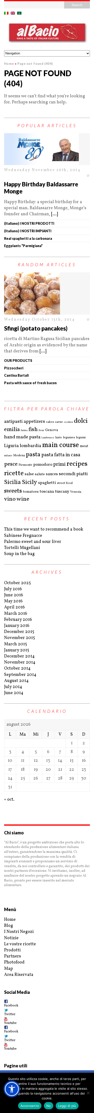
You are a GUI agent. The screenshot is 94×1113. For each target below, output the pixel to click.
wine (23, 499)
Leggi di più (67, 1106)
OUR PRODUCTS (18, 360)
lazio (58, 437)
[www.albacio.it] (47, 33)
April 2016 (14, 607)
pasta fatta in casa (60, 454)
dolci (81, 421)
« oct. (9, 800)
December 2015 (19, 632)
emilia (12, 429)
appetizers (34, 421)
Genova (51, 430)
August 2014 (16, 681)
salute (40, 474)
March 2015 (15, 644)
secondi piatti (73, 474)
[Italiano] (6, 13)
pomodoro (42, 464)
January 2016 (16, 626)
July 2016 (13, 589)
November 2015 (19, 638)
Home (10, 920)
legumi (81, 437)
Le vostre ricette (20, 944)
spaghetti (47, 483)
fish (33, 429)
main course (60, 445)
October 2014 (17, 668)
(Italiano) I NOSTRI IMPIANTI (27, 231)
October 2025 (17, 583)
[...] (54, 214)
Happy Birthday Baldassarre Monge (41, 188)
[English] (13, 13)
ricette (14, 473)
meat (84, 446)
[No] (88, 1092)
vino (10, 499)
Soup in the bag (19, 554)
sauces (52, 474)
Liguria (11, 446)
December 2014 (19, 656)
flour (41, 430)
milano (8, 455)
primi (59, 464)
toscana (47, 491)
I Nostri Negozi (19, 932)
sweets (13, 491)
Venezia (75, 492)
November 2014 (19, 662)
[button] (12, 1089)
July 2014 (13, 687)
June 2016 (13, 595)
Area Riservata (18, 975)
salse (29, 474)
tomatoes (31, 491)
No (48, 1106)
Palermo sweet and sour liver (32, 542)
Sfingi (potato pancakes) (35, 328)
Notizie (11, 938)
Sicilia (12, 482)
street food (65, 483)
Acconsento (29, 1106)
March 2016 (15, 614)
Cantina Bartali (16, 375)
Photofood (14, 962)
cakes (50, 422)
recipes (77, 464)
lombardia (30, 446)
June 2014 (13, 693)
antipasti (13, 421)
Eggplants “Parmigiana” (23, 246)
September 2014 (20, 675)
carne (59, 422)
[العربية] (19, 13)
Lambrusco (47, 437)
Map (8, 969)
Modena (19, 455)
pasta (33, 454)
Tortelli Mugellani (22, 548)
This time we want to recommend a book (43, 529)
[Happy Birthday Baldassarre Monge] (47, 149)
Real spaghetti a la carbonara (28, 238)
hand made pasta (22, 437)
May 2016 (13, 601)
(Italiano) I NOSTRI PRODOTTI (29, 223)
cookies (68, 422)
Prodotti (12, 950)
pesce (11, 464)
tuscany (62, 491)
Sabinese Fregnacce (23, 536)
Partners (12, 956)
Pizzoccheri (13, 368)
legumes (69, 437)
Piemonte (25, 465)
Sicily (29, 482)
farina (24, 430)
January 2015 (16, 650)
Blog (8, 926)
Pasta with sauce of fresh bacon (30, 383)
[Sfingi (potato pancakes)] (47, 293)
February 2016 (18, 620)
